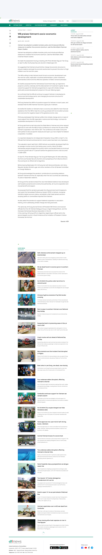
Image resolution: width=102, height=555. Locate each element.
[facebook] (10, 30)
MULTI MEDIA (64, 25)
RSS (68, 21)
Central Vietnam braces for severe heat (50, 436)
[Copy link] (10, 39)
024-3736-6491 (18, 552)
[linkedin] (10, 36)
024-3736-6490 (29, 552)
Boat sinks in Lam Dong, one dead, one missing (52, 365)
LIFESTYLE (28, 25)
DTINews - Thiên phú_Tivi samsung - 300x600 (82, 71)
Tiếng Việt (61, 21)
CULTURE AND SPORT (41, 25)
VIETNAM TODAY (17, 25)
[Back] (10, 46)
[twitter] (10, 33)
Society (29, 30)
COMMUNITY (53, 25)
